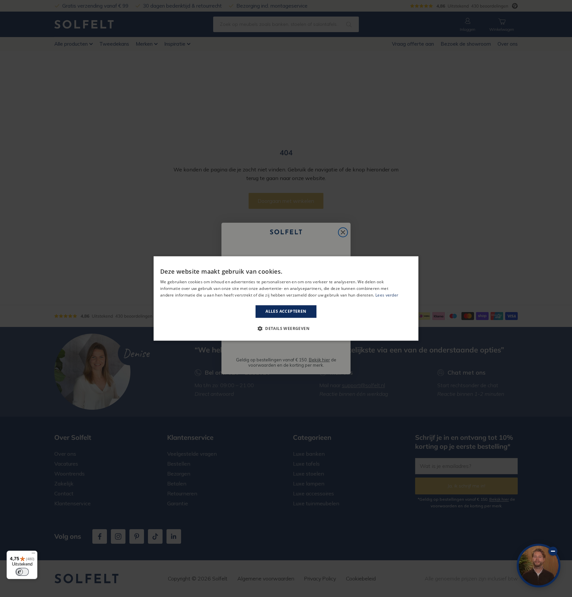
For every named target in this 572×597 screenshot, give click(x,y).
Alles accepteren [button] (285, 311)
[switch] (22, 572)
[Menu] (33, 555)
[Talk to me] (538, 565)
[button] (286, 329)
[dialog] (286, 298)
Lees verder (386, 295)
